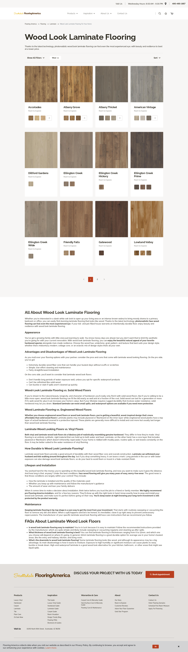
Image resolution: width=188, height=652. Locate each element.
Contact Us (122, 13)
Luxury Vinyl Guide (54, 603)
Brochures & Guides (54, 623)
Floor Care (17, 614)
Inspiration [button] (87, 13)
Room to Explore (120, 603)
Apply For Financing (155, 608)
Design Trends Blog (54, 617)
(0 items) (172, 13)
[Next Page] (104, 279)
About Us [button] (105, 13)
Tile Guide (51, 600)
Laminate (53, 24)
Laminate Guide (53, 608)
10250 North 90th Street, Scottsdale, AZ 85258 (43, 629)
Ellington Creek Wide (37, 244)
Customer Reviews (121, 606)
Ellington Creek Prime (143, 175)
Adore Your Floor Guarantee (124, 608)
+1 (49, 118)
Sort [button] (156, 58)
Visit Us (119, 4)
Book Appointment (161, 574)
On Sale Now (18, 617)
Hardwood (17, 603)
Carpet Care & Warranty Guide (92, 600)
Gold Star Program (121, 611)
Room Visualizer (53, 614)
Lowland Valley (143, 242)
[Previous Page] (83, 279)
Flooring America (31, 24)
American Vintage (145, 107)
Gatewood (105, 242)
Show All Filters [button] (34, 58)
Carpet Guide (52, 611)
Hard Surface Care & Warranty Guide (92, 604)
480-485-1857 (178, 4)
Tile (15, 611)
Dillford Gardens (38, 173)
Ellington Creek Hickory (108, 175)
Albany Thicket (108, 107)
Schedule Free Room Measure (159, 606)
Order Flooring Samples (157, 603)
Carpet (16, 606)
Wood (54, 58)
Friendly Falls (72, 242)
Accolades (34, 107)
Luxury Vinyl (18, 600)
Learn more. (51, 648)
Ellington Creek (73, 173)
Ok (156, 646)
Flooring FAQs (52, 620)
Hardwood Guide (53, 606)
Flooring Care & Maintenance (91, 608)
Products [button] (71, 13)
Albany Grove (72, 107)
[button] (160, 13)
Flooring (43, 24)
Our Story (118, 600)
